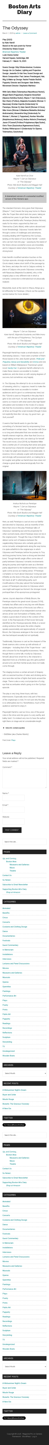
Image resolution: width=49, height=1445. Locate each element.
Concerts (6, 922)
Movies (5, 968)
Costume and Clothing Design (14, 927)
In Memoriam (7, 950)
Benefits (6, 913)
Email (5, 805)
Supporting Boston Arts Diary (14, 889)
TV (3, 1046)
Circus (5, 917)
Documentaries (8, 936)
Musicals (6, 977)
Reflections (7, 1033)
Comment (7, 767)
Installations (7, 954)
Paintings (6, 991)
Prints (4, 1010)
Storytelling (7, 1042)
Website (5, 817)
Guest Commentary (10, 945)
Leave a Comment (30, 33)
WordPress (26, 1436)
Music (12, 868)
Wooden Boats (8, 1056)
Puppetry (6, 1019)
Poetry (5, 1005)
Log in (34, 1436)
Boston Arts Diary (24, 9)
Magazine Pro (27, 1434)
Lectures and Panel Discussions (15, 963)
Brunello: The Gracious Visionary (15, 1104)
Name (5, 793)
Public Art (6, 1014)
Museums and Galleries (19, 865)
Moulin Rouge (8, 1099)
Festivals (6, 940)
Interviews (6, 959)
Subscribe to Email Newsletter (15, 884)
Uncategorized (8, 1051)
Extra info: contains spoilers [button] (15, 728)
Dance (5, 931)
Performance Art (9, 996)
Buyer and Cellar (9, 1095)
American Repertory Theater (14, 52)
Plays (13, 740)
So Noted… (7, 880)
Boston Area (11, 861)
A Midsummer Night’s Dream (14, 1090)
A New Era (6, 1108)
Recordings (7, 1028)
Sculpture (6, 1037)
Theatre (13, 871)
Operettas (6, 986)
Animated (6, 908)
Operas (5, 982)
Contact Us (7, 875)
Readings (6, 1023)
